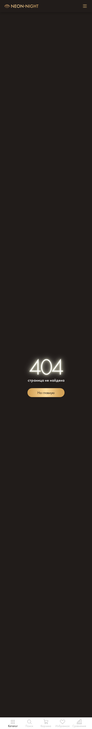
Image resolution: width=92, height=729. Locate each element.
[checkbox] (85, 6)
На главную (46, 393)
